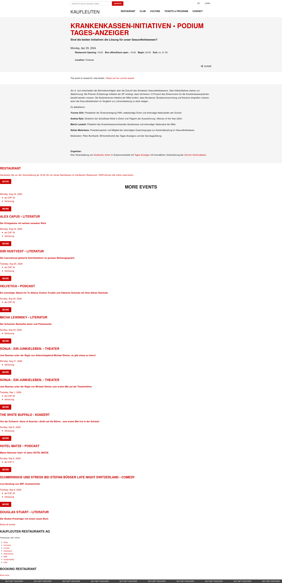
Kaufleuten (85, 11)
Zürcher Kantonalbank (195, 154)
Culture (155, 11)
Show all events (7, 524)
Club (143, 11)
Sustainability (9, 559)
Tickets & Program (176, 11)
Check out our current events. (120, 78)
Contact (197, 11)
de (198, 3)
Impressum (8, 551)
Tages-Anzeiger (142, 154)
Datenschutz (8, 553)
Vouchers (7, 545)
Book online (4, 575)
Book (5, 181)
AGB (5, 556)
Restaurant (128, 11)
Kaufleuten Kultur (102, 154)
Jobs (5, 562)
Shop (6, 542)
